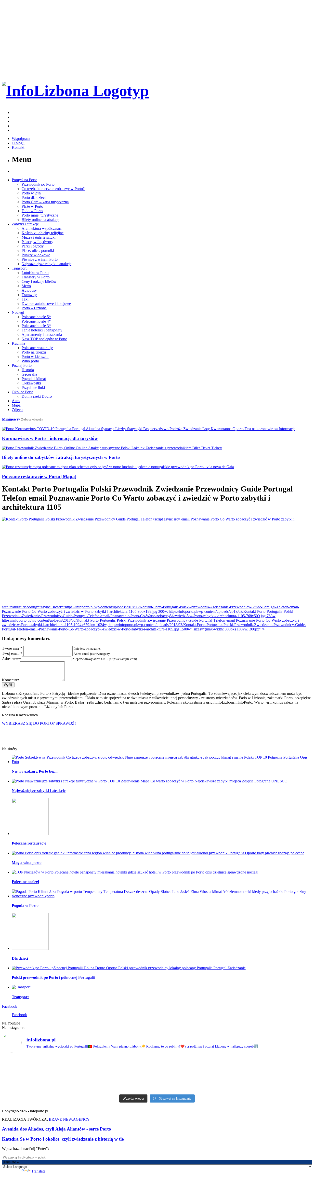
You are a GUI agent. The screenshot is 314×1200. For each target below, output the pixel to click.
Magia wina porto (26, 862)
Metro (26, 286)
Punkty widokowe (36, 255)
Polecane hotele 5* (36, 317)
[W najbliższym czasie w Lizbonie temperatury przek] (183, 1073)
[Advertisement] (157, 563)
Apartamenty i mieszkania (42, 334)
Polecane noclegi (25, 882)
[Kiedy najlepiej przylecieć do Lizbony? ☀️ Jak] (131, 1074)
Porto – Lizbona (34, 308)
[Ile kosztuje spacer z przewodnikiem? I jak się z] (27, 1074)
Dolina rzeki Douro (37, 396)
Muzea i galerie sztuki (38, 237)
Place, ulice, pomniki (38, 250)
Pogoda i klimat (34, 379)
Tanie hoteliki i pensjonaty (42, 330)
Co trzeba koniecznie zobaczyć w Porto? (53, 189)
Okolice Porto (22, 392)
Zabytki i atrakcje (25, 224)
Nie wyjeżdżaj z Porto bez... (35, 771)
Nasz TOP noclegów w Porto (44, 339)
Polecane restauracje (37, 348)
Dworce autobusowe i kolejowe (46, 303)
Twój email (12, 653)
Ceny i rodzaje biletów (39, 281)
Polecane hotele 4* (36, 321)
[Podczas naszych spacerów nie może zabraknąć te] (235, 1074)
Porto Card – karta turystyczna (45, 202)
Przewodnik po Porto (38, 184)
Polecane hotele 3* (36, 326)
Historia (28, 370)
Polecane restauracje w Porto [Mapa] (39, 476)
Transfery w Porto (36, 277)
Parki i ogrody (33, 246)
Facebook (9, 1006)
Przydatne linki (33, 387)
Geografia (29, 374)
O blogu (18, 143)
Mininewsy (22, 419)
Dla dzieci (20, 958)
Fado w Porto (32, 211)
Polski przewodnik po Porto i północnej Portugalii (53, 977)
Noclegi (18, 312)
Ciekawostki (31, 383)
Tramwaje (29, 295)
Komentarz (10, 680)
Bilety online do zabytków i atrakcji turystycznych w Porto (61, 457)
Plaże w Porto (32, 206)
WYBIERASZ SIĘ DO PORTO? (39, 723)
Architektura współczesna (42, 228)
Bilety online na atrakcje (40, 220)
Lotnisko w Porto (35, 273)
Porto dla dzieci (34, 197)
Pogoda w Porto (25, 905)
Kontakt (18, 147)
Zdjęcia (17, 410)
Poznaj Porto (22, 365)
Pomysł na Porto (24, 180)
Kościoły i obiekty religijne (43, 233)
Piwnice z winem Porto (40, 259)
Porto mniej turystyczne (40, 215)
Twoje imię (12, 648)
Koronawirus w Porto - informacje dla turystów (50, 438)
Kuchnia (18, 343)
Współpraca (21, 138)
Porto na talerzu (34, 352)
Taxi (25, 299)
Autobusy (29, 290)
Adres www (11, 658)
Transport (19, 268)
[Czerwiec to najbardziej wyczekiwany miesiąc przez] (287, 1074)
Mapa (16, 405)
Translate (38, 1171)
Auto (16, 401)
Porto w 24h (31, 193)
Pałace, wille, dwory (37, 242)
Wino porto (30, 361)
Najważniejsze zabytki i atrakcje (46, 264)
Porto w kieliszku (35, 357)
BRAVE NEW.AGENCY (69, 1119)
